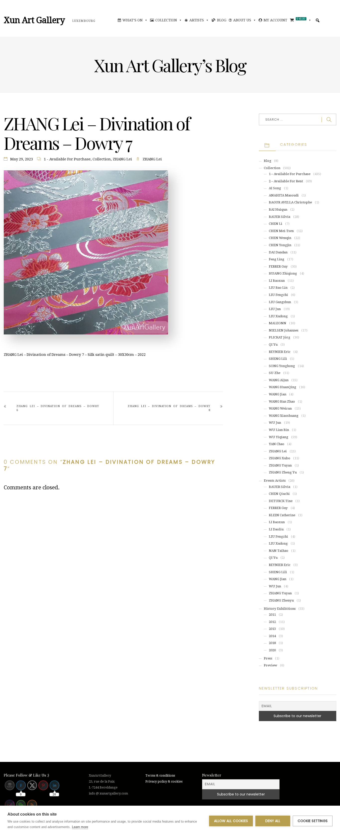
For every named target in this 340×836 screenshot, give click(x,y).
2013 (272, 629)
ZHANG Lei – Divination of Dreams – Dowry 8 (169, 408)
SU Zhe (274, 373)
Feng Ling (276, 259)
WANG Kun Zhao (282, 401)
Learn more (80, 827)
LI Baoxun (277, 280)
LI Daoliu (276, 529)
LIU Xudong (278, 316)
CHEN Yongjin (280, 245)
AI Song (275, 188)
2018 (272, 643)
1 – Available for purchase (289, 174)
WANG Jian (277, 394)
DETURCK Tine (280, 501)
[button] (317, 20)
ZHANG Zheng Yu (283, 472)
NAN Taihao (278, 551)
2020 (272, 650)
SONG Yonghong (282, 366)
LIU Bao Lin (278, 287)
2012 (272, 622)
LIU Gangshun (280, 302)
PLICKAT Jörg (279, 337)
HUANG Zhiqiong (283, 273)
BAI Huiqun (278, 209)
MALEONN (277, 323)
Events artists (275, 480)
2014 (272, 636)
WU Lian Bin (279, 430)
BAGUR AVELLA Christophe (290, 202)
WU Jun (275, 422)
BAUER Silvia (279, 217)
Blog (221, 20)
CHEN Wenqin (280, 238)
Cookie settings (313, 821)
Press (268, 658)
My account (275, 20)
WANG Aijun (278, 380)
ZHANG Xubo (279, 458)
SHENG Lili (278, 359)
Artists (196, 20)
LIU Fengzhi (278, 295)
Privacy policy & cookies (163, 781)
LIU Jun (275, 309)
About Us (242, 20)
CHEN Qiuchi (279, 494)
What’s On (132, 20)
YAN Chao (276, 444)
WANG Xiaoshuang (283, 416)
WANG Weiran (280, 408)
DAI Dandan (278, 252)
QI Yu (273, 344)
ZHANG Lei (122, 159)
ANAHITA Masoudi (284, 195)
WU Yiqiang (278, 437)
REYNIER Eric (279, 352)
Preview (270, 665)
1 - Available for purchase (67, 159)
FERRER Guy (278, 266)
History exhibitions (280, 608)
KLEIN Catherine (282, 515)
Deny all (273, 821)
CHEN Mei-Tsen (281, 231)
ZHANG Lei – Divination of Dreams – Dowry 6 (57, 408)
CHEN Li (275, 224)
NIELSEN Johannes (283, 330)
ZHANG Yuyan (280, 465)
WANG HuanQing (282, 387)
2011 (272, 614)
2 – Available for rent (286, 181)
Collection (166, 20)
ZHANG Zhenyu (281, 600)
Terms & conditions (160, 775)
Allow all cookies (231, 821)
